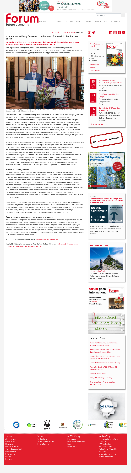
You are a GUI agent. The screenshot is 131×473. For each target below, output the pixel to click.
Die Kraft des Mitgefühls (108, 449)
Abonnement (10, 439)
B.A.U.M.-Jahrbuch (105, 444)
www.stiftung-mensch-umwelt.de (28, 246)
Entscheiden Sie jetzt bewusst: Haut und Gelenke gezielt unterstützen (105, 350)
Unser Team (72, 446)
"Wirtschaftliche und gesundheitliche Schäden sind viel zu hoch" (104, 344)
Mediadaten (10, 441)
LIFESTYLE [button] (89, 22)
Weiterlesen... (95, 64)
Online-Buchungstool (13, 449)
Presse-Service (10, 451)
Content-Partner (42, 444)
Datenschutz (10, 454)
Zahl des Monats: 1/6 (98, 373)
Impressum (9, 456)
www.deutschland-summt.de (47, 239)
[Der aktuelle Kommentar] (106, 139)
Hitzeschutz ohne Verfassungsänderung (105, 363)
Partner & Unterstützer (45, 441)
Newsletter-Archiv (12, 446)
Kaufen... (93, 68)
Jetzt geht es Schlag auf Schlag (101, 378)
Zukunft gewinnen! (106, 456)
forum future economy (107, 454)
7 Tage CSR (103, 441)
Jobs (69, 444)
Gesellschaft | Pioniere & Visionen (62, 32)
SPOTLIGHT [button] (118, 22)
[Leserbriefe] (89, 32)
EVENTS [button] (98, 22)
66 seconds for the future (108, 439)
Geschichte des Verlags (76, 441)
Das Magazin (72, 439)
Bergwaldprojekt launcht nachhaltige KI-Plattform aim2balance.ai (105, 357)
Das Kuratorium (42, 439)
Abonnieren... (95, 70)
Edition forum (104, 451)
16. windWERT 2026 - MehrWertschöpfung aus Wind (110, 81)
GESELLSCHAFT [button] (57, 22)
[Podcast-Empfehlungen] (93, 32)
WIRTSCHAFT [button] (44, 22)
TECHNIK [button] (69, 22)
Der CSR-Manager (105, 446)
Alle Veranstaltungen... (98, 124)
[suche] (123, 15)
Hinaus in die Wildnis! (98, 271)
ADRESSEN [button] (108, 22)
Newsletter (9, 444)
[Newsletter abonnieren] (89, 35)
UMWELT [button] (78, 22)
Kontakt (8, 459)
